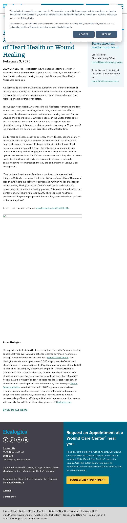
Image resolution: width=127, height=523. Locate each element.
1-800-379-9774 (15, 482)
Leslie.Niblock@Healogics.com (107, 62)
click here (8, 471)
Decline (106, 34)
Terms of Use (10, 511)
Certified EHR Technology (47, 515)
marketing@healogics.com (105, 81)
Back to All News (15, 410)
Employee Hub (88, 511)
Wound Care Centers (57, 357)
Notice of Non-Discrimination (64, 511)
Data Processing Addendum (17, 515)
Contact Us (9, 448)
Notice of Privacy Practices (32, 511)
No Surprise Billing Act (74, 515)
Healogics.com (63, 402)
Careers (7, 490)
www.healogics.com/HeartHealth (52, 208)
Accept (83, 34)
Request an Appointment (87, 480)
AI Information (96, 515)
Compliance (9, 496)
